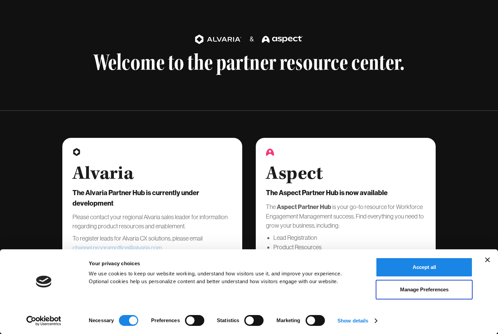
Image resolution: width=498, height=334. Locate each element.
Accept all (424, 267)
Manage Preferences (424, 289)
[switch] (194, 320)
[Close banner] (487, 259)
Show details (352, 320)
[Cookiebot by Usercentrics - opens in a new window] (44, 321)
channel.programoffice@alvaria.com (117, 247)
